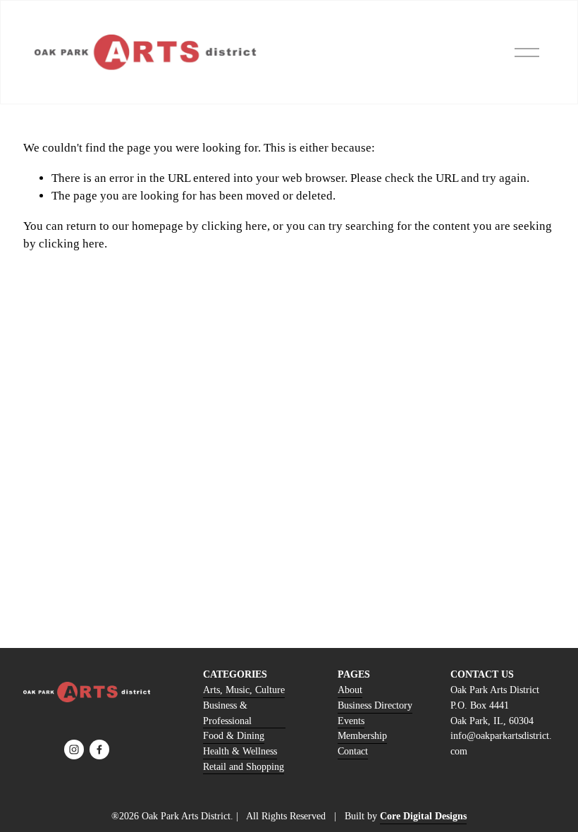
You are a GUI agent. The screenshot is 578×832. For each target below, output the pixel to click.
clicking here (234, 226)
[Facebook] (99, 749)
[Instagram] (74, 749)
